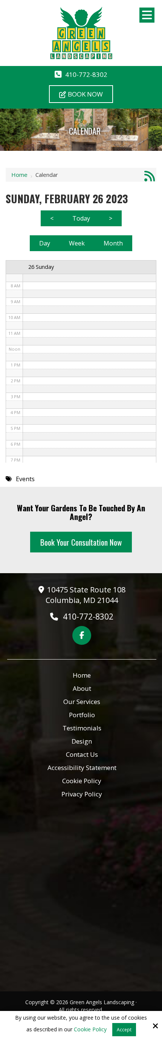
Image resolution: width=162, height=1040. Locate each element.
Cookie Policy (90, 1029)
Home (19, 174)
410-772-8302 (86, 74)
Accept (124, 1029)
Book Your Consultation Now (81, 542)
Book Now (85, 94)
